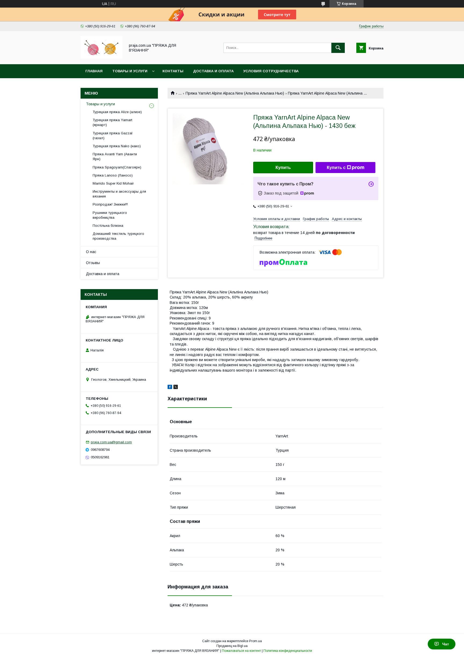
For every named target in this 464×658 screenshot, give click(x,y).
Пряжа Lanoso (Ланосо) (113, 175)
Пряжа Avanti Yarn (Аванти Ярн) (115, 156)
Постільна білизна (108, 226)
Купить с (336, 167)
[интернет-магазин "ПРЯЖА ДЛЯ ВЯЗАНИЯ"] (101, 57)
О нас (91, 252)
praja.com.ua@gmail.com (111, 442)
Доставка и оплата (213, 71)
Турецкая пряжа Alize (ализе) (117, 112)
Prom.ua (255, 641)
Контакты (172, 71)
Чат (445, 644)
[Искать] (338, 48)
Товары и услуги (129, 71)
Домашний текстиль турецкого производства (118, 236)
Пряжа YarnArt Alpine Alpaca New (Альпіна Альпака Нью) (235, 93)
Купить (283, 167)
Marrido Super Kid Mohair (113, 183)
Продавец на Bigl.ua (232, 646)
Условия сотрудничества (271, 71)
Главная (94, 71)
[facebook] (170, 388)
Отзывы (93, 263)
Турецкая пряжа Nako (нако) (117, 146)
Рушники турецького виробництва (110, 215)
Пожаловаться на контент (241, 651)
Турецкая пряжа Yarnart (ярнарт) (112, 122)
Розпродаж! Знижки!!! (110, 204)
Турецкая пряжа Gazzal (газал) (112, 135)
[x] (175, 388)
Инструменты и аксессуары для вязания (119, 193)
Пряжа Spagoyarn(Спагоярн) (117, 167)
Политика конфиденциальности (287, 651)
